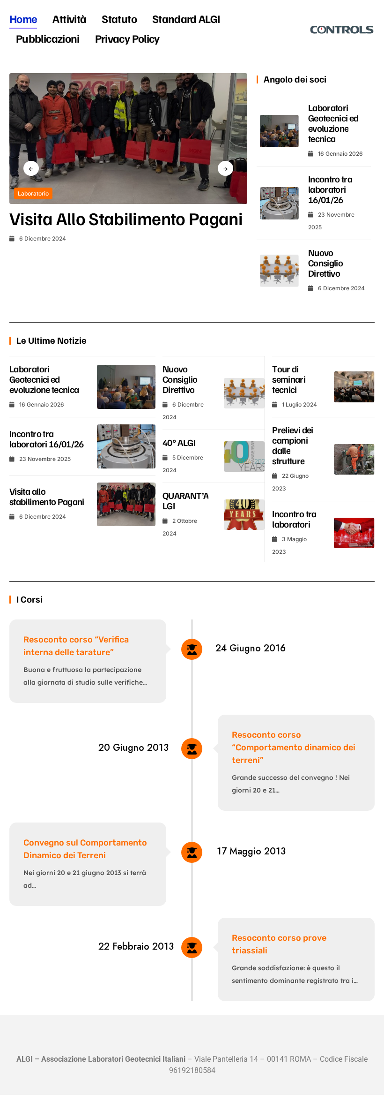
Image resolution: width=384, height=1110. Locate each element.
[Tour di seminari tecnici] (354, 386)
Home (23, 18)
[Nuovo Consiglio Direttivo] (279, 271)
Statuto (119, 18)
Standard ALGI (186, 18)
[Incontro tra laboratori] (354, 533)
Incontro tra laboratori (294, 518)
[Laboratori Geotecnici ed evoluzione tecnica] (279, 131)
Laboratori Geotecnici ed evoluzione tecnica (333, 122)
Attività (69, 18)
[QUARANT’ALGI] (244, 514)
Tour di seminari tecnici (288, 378)
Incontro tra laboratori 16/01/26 (330, 189)
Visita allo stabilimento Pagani (126, 218)
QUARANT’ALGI (185, 500)
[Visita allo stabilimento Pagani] (128, 138)
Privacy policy (127, 38)
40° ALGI (178, 442)
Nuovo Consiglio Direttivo (325, 262)
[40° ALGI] (244, 456)
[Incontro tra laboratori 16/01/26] (279, 203)
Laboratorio (33, 193)
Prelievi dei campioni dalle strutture (292, 445)
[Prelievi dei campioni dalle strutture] (354, 459)
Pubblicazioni (48, 38)
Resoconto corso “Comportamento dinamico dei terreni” (293, 747)
